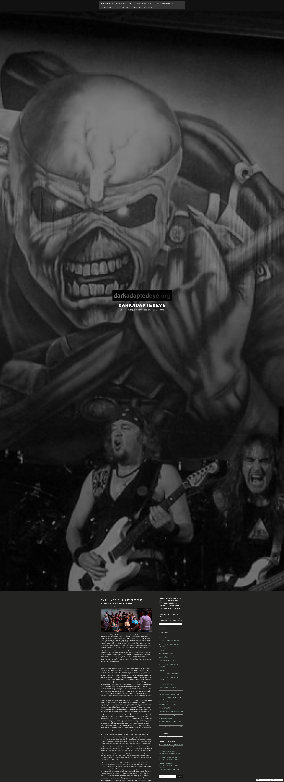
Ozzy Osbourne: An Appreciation (166, 653)
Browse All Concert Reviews (166, 3)
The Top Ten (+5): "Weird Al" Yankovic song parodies (171, 744)
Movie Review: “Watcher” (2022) (166, 684)
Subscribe (162, 628)
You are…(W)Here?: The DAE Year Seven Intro (115, 7)
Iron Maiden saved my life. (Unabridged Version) (117, 3)
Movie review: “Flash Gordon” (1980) (167, 704)
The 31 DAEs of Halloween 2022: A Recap (168, 682)
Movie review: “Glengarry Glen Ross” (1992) (169, 694)
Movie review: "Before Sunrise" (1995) (167, 747)
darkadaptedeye (142, 305)
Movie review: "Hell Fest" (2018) (166, 749)
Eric (115, 606)
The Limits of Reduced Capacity (166, 718)
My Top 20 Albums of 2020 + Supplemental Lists (170, 724)
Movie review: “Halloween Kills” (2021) (168, 691)
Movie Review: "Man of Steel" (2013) (167, 751)
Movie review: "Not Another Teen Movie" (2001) (169, 757)
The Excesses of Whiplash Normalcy (167, 701)
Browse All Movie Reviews (144, 3)
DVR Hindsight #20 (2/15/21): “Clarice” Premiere (170, 721)
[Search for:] (171, 776)
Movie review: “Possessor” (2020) (167, 715)
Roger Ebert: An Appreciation (142, 7)
